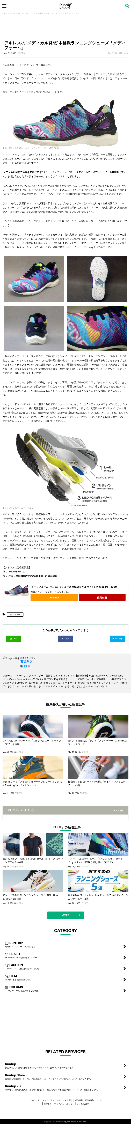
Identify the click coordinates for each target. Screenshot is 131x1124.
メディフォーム (15, 614)
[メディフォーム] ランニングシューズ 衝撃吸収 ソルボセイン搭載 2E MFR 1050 (74, 586)
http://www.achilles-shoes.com (38, 575)
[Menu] (4, 6)
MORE (119, 810)
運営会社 (48, 1104)
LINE (15, 638)
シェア (66, 638)
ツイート (119, 638)
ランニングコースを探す (61, 1100)
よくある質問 (83, 1104)
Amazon (54, 597)
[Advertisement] (65, 28)
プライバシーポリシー (64, 1104)
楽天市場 (102, 597)
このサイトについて (39, 1100)
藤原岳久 (26, 661)
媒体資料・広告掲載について (88, 1100)
